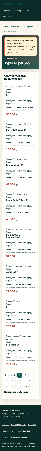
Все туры (7, 16)
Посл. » (25, 386)
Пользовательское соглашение (16, 431)
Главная (6, 11)
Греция (30, 27)
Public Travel (12, 4)
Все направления (21, 11)
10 (12, 386)
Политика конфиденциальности (16, 437)
